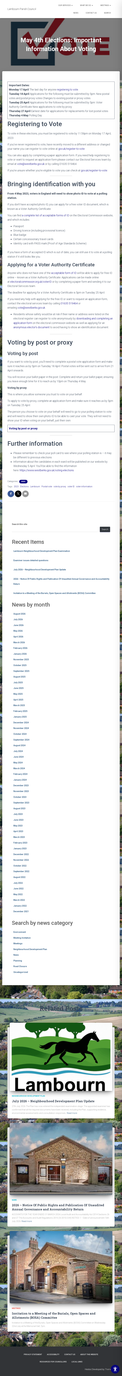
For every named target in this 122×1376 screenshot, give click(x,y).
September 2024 (21, 740)
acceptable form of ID (63, 272)
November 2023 (21, 791)
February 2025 (20, 711)
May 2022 (18, 894)
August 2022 (19, 877)
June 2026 (18, 625)
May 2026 (18, 631)
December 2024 (21, 722)
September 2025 (21, 671)
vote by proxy (60, 486)
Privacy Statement (33, 1354)
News (75, 13)
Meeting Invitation (22, 938)
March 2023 (19, 837)
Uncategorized (20, 972)
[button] (72, 5)
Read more (72, 1113)
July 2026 (18, 619)
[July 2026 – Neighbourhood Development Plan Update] (61, 1057)
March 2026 (19, 642)
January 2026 (20, 654)
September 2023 (21, 803)
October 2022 (19, 866)
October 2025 (19, 665)
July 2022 (18, 883)
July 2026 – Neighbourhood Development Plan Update (39, 569)
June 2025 (18, 688)
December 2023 (21, 785)
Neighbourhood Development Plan (30, 949)
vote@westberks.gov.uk (30, 163)
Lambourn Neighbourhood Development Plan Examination (41, 551)
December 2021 (21, 911)
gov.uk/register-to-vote (71, 148)
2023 (16, 486)
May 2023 (18, 826)
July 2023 (18, 814)
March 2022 (19, 900)
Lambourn (35, 486)
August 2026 (19, 614)
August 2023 (19, 808)
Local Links (77, 1362)
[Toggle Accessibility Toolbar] (115, 1369)
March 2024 (19, 768)
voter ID (71, 486)
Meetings (104, 5)
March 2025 (19, 705)
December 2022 (21, 854)
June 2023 (18, 820)
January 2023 (20, 848)
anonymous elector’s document (31, 327)
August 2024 (19, 745)
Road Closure (20, 966)
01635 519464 (69, 303)
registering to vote (67, 89)
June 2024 (18, 757)
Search (107, 13)
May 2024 (18, 762)
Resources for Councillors (53, 1362)
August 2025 (19, 677)
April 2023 (18, 831)
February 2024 (20, 774)
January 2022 (20, 906)
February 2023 (20, 843)
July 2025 (18, 682)
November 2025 (21, 659)
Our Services (64, 5)
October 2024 (19, 734)
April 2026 (18, 636)
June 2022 (18, 888)
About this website (89, 1354)
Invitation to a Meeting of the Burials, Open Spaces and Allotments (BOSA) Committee (54, 593)
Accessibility (53, 1354)
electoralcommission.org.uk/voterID (31, 281)
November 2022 (21, 860)
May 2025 (18, 694)
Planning (17, 961)
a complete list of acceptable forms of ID (45, 215)
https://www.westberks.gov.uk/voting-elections (47, 470)
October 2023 (19, 797)
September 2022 (21, 871)
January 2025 (20, 717)
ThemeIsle (110, 1369)
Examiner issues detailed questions (30, 560)
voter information (84, 486)
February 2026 (20, 648)
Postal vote (47, 486)
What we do (86, 5)
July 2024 (18, 751)
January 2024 (20, 780)
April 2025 (18, 700)
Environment (19, 932)
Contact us (91, 13)
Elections (24, 486)
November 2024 (21, 728)
